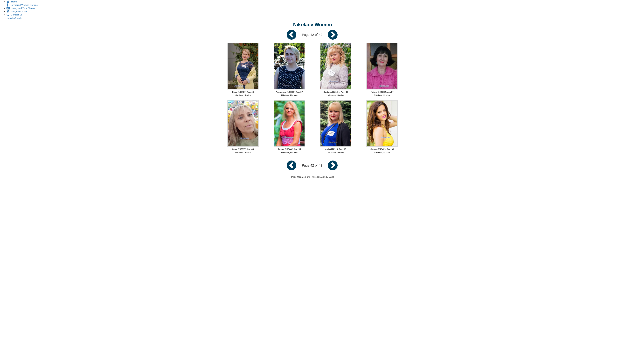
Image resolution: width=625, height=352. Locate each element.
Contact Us (15, 14)
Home (13, 1)
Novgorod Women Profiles (23, 5)
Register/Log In (14, 18)
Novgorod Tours (18, 11)
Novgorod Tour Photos (22, 8)
